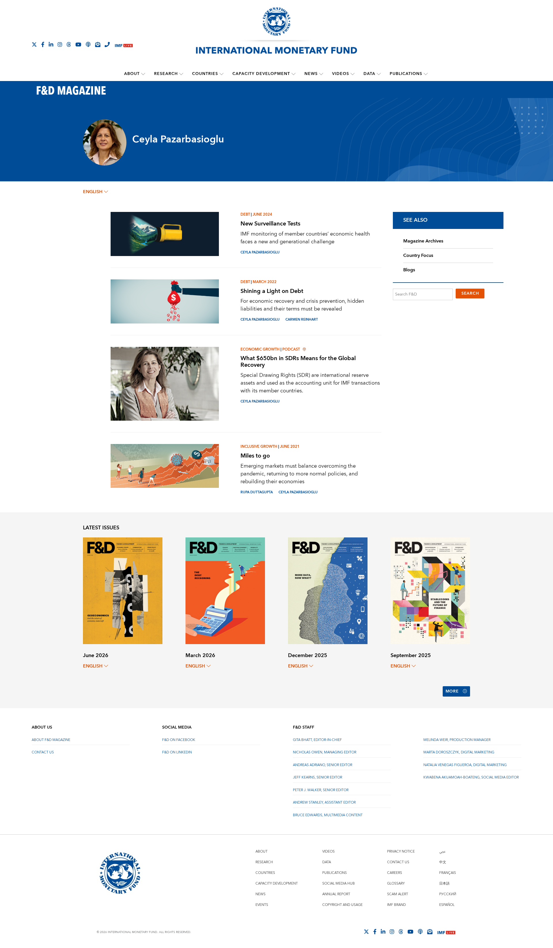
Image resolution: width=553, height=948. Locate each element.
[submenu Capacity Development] (293, 74)
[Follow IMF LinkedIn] (51, 44)
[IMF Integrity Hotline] (107, 44)
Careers (394, 873)
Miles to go (255, 456)
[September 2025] (430, 590)
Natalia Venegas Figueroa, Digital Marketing (465, 765)
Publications (406, 73)
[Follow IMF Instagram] (60, 44)
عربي (442, 852)
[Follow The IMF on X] (34, 44)
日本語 (444, 884)
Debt (245, 214)
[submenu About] (143, 74)
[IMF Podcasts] (420, 931)
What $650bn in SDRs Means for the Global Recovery (298, 361)
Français (447, 873)
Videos (340, 73)
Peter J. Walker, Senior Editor (321, 790)
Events (261, 905)
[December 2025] (328, 590)
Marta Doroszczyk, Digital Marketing (458, 752)
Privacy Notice (401, 852)
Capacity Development (261, 73)
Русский (447, 894)
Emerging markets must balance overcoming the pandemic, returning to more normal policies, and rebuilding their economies (299, 474)
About (132, 73)
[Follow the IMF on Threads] (69, 44)
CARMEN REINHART (301, 320)
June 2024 (262, 214)
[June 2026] (122, 590)
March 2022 (264, 282)
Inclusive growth (258, 446)
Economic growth (260, 349)
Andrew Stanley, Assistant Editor (324, 803)
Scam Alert (397, 894)
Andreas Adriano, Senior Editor (322, 765)
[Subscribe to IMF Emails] (97, 44)
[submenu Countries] (221, 74)
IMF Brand (396, 905)
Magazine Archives (423, 241)
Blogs (409, 270)
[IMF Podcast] (88, 44)
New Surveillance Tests (270, 224)
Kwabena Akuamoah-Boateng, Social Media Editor (471, 777)
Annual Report (336, 894)
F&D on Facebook (178, 740)
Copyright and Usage (342, 905)
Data (369, 73)
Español (446, 905)
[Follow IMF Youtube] (78, 44)
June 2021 (290, 446)
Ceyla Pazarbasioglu (260, 252)
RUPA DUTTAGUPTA (256, 492)
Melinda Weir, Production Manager (456, 740)
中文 (442, 862)
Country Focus (418, 255)
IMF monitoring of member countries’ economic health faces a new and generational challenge (305, 238)
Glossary (396, 884)
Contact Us (43, 752)
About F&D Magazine (51, 740)
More (452, 691)
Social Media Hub (338, 884)
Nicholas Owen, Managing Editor (324, 752)
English (93, 192)
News (311, 73)
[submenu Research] (181, 74)
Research (166, 73)
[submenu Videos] (352, 74)
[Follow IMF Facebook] (42, 44)
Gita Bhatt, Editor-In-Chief (317, 740)
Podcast (291, 349)
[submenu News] (321, 74)
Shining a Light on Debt (271, 291)
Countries (205, 73)
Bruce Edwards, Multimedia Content (328, 815)
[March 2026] (225, 590)
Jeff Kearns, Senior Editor (317, 777)
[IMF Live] (124, 44)
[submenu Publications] (425, 74)
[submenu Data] (378, 74)
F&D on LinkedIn (177, 752)
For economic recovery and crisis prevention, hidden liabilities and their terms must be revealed (302, 305)
